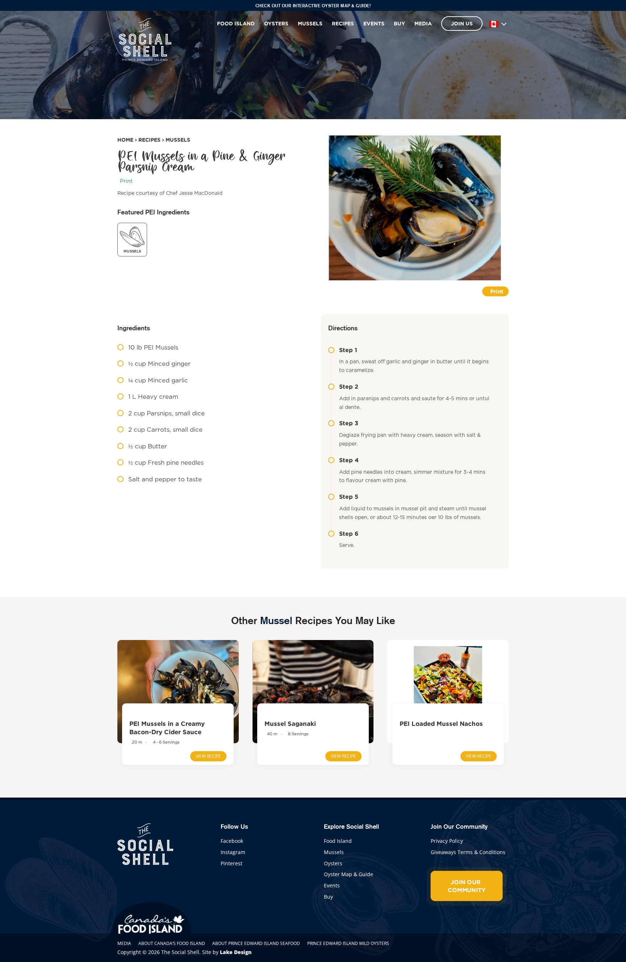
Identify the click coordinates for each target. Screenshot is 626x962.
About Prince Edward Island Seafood (256, 943)
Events (373, 23)
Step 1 (348, 350)
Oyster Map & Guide (348, 874)
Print (126, 181)
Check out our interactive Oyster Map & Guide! (313, 5)
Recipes (343, 23)
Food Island (236, 23)
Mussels (310, 23)
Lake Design (235, 952)
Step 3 (348, 423)
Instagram (233, 852)
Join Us (462, 23)
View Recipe (208, 756)
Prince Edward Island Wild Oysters (348, 943)
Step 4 (349, 460)
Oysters (276, 23)
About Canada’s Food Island (171, 943)
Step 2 (348, 386)
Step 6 (349, 533)
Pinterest (231, 863)
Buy (399, 23)
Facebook (232, 840)
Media (423, 23)
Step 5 (348, 496)
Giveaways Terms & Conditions (468, 852)
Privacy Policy (447, 840)
